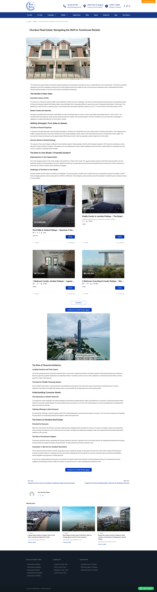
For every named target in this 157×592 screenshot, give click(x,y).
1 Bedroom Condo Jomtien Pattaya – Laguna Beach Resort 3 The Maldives (66, 281)
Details (70, 237)
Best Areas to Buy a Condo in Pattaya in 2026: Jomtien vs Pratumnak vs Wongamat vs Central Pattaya (112, 537)
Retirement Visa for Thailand (89, 570)
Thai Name (67, 187)
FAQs (87, 15)
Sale (72, 187)
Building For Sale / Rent (61, 570)
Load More (78, 302)
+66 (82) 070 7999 (72, 5)
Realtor (63, 15)
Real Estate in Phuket (33, 570)
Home (29, 21)
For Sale (29, 15)
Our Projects (126, 15)
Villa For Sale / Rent (60, 567)
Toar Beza (36, 242)
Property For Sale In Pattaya (58, 187)
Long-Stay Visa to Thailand (89, 564)
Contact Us (106, 15)
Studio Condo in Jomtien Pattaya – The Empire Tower (105, 216)
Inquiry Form (76, 15)
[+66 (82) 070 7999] (64, 6)
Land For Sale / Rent (60, 573)
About (96, 15)
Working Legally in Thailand (89, 567)
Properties (51, 15)
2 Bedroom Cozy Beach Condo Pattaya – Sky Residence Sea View (111, 281)
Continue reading (32, 542)
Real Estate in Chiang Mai (34, 573)
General (35, 21)
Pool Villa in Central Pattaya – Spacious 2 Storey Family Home (60, 230)
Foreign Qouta (102, 252)
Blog (116, 15)
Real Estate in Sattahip (34, 575)
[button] (146, 588)
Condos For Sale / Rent (61, 564)
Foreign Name (103, 187)
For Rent (39, 15)
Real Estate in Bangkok (34, 567)
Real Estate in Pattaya (33, 564)
